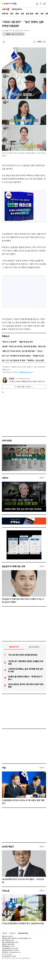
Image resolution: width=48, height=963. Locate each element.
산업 (22, 13)
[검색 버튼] (40, 3)
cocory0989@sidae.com (23, 378)
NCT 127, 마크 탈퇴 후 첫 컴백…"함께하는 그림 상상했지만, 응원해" (24, 360)
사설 (4, 767)
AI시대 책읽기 (8, 846)
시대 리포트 (7, 440)
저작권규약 (12, 933)
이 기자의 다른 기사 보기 (23, 386)
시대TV (5, 477)
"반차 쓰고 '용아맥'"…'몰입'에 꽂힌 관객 (17, 341)
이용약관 (4, 933)
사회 (41, 13)
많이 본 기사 (14, 646)
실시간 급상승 (34, 646)
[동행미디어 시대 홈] (9, 4)
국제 (36, 13)
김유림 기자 (8, 30)
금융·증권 (29, 13)
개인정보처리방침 (23, 933)
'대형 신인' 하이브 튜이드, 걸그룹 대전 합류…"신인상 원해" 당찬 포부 (24, 351)
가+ (44, 41)
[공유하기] (37, 3)
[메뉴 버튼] (44, 3)
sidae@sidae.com (25, 372)
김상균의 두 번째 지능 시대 (13, 566)
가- (34, 41)
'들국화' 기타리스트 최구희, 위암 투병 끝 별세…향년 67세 (24, 346)
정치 (11, 13)
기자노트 (6, 890)
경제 (17, 13)
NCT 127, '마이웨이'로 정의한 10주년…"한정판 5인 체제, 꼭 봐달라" (24, 355)
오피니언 (5, 13)
